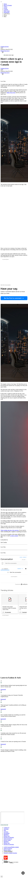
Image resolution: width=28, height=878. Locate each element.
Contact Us (6, 827)
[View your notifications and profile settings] (25, 568)
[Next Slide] (26, 603)
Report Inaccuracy (5, 50)
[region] (14, 571)
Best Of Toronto (8, 5)
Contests (6, 9)
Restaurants (6, 12)
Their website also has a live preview (10, 530)
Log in (21, 557)
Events (5, 8)
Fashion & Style (5, 46)
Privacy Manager (8, 851)
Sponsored (3, 689)
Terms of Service (8, 838)
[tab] (5, 569)
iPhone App (7, 836)
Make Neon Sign (11, 92)
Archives (6, 831)
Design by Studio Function (10, 853)
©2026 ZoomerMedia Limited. (11, 847)
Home (5, 4)
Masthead (6, 834)
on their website (14, 535)
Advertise (6, 829)
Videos (5, 6)
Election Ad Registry (9, 837)
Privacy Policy (7, 840)
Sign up (24, 557)
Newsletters (6, 833)
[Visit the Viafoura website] (24, 584)
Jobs (5, 830)
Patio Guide (7, 11)
